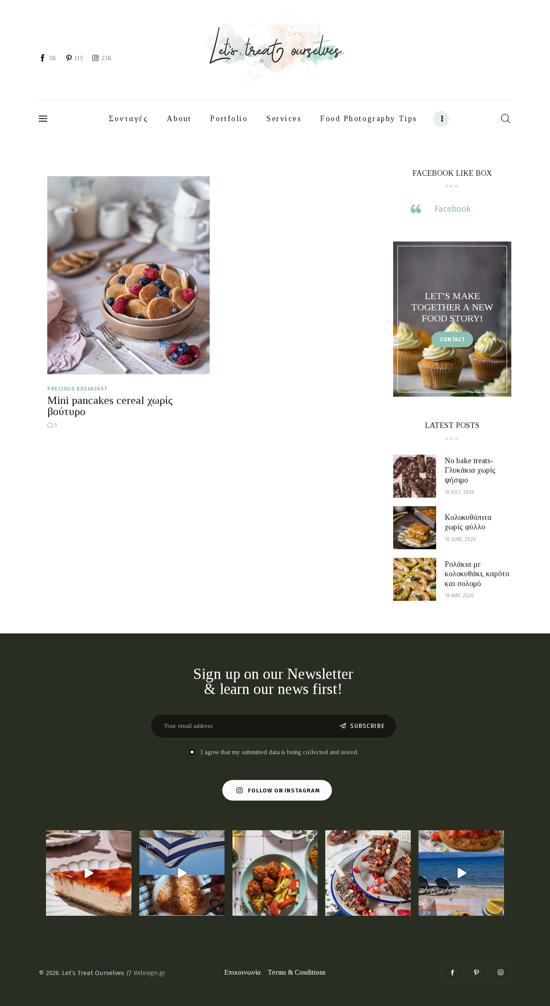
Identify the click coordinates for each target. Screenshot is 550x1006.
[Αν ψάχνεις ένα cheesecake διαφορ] (88, 873)
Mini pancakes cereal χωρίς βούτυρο (110, 406)
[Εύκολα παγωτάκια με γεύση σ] (368, 873)
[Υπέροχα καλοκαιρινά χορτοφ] (275, 873)
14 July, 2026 (459, 492)
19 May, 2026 (459, 596)
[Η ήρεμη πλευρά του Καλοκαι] (182, 873)
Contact (452, 339)
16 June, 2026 (460, 539)
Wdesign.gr (149, 973)
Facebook (452, 209)
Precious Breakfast (77, 389)
